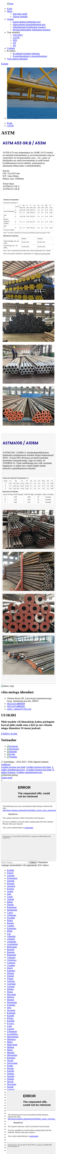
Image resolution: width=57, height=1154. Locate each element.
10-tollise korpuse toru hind (38, 769)
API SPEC (18, 35)
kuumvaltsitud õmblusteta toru (27, 22)
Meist (9, 11)
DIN (15, 40)
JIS (14, 45)
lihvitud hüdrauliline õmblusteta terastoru (31, 29)
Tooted (10, 19)
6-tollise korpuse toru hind (38, 767)
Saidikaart (5, 764)
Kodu (9, 8)
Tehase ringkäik (20, 16)
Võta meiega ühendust (17, 59)
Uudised (11, 48)
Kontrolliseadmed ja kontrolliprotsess (30, 56)
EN (14, 43)
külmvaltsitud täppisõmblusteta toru (29, 24)
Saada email (6, 777)
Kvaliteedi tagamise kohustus (26, 53)
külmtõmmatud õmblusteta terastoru (29, 27)
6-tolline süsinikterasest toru (29, 772)
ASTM (16, 37)
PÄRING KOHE (9, 733)
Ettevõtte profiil (20, 14)
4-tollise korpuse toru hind (13, 767)
